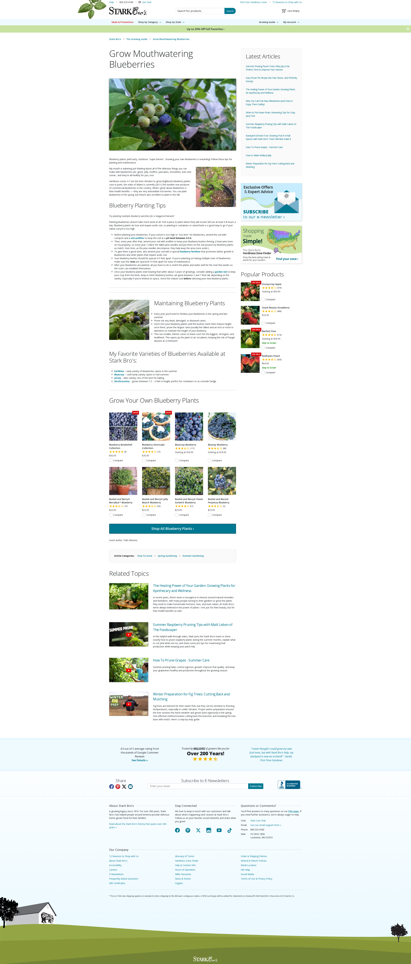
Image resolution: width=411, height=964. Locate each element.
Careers (113, 869)
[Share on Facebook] (111, 786)
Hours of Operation (185, 869)
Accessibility (115, 865)
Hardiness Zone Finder (186, 860)
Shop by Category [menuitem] (148, 22)
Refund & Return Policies (254, 860)
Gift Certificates (117, 883)
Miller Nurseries (183, 874)
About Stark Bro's (118, 860)
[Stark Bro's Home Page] (128, 10)
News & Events (183, 878)
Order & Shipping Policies (254, 856)
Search (230, 11)
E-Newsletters (116, 874)
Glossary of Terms (184, 856)
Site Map (245, 869)
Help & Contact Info (185, 865)
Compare (118, 460)
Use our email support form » (265, 825)
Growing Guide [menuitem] (267, 22)
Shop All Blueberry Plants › (172, 528)
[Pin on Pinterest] (117, 786)
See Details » (140, 760)
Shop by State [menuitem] (173, 22)
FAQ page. (293, 811)
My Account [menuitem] (289, 22)
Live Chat (146, 2)
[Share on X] (124, 786)
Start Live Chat (258, 820)
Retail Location (248, 865)
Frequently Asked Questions (123, 878)
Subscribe (256, 786)
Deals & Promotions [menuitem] (122, 22)
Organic (179, 883)
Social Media (247, 874)
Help (111, 2)
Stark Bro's (115, 39)
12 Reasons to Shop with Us (287, 2)
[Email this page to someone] (130, 786)
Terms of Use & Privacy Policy (256, 878)
